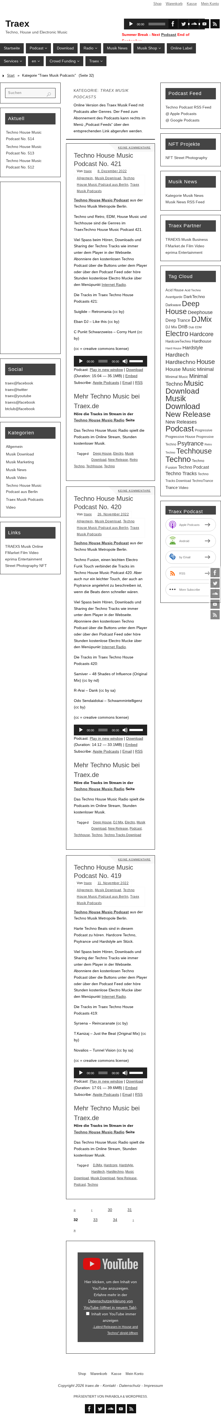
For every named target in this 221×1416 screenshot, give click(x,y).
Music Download (184, 387)
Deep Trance (177, 320)
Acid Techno (193, 290)
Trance (171, 487)
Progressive (203, 430)
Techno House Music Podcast (101, 200)
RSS (139, 382)
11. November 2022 (113, 883)
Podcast (168, 34)
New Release (118, 460)
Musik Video (16, 477)
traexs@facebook (20, 402)
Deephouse (200, 312)
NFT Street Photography (186, 158)
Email (127, 382)
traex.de (92, 1385)
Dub (191, 327)
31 (129, 1210)
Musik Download (108, 178)
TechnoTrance (202, 481)
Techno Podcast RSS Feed (188, 107)
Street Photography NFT (26, 565)
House (205, 361)
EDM (198, 327)
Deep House (102, 453)
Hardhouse (201, 341)
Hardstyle (126, 1165)
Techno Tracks (181, 473)
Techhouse (94, 466)
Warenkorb (174, 4)
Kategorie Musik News (184, 195)
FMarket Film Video (22, 552)
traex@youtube (18, 396)
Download (134, 369)
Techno (109, 466)
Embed (131, 376)
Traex (17, 23)
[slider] (136, 361)
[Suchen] (48, 94)
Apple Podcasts (106, 382)
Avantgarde (173, 297)
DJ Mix (118, 822)
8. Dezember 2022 (112, 171)
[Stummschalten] (125, 361)
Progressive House (180, 437)
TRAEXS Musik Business (186, 239)
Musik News (16, 470)
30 (110, 1210)
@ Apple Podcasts (180, 113)
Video (11, 507)
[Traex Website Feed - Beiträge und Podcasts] (215, 614)
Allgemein (85, 178)
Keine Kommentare (134, 147)
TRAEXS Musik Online (24, 546)
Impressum (153, 1385)
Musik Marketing (20, 462)
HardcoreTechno (178, 341)
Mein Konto (210, 4)
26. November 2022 (113, 514)
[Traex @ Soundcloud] (215, 593)
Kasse (192, 4)
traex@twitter (16, 389)
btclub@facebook (20, 409)
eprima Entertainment (23, 559)
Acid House (174, 290)
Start (11, 75)
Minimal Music (176, 377)
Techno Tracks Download (122, 835)
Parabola (113, 1396)
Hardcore (111, 1165)
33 (95, 1220)
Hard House (173, 348)
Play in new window (106, 369)
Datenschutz (129, 1385)
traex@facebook (19, 383)
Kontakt (109, 1385)
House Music (180, 369)
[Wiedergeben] (81, 361)
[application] (110, 361)
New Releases (181, 422)
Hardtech (98, 1172)
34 (115, 1220)
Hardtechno (115, 1172)
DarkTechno (194, 297)
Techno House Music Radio (99, 420)
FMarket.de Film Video (184, 246)
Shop (157, 4)
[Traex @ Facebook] (215, 572)
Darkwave (173, 305)
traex (88, 171)
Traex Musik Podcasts (24, 499)
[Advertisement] (30, 268)
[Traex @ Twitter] (215, 583)
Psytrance (190, 443)
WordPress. (137, 1396)
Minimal (205, 369)
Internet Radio (114, 284)
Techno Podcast (193, 467)
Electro (118, 453)
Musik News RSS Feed (185, 202)
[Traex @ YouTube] (215, 604)
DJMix (97, 1165)
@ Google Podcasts (182, 120)
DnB (183, 326)
